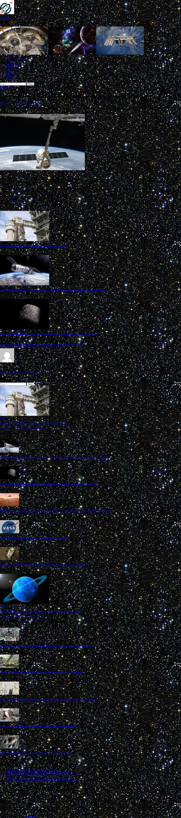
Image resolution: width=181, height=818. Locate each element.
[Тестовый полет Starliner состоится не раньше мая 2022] (24, 240)
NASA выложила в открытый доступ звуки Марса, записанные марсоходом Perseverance (54, 511)
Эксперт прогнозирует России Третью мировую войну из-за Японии (42, 672)
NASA (9, 71)
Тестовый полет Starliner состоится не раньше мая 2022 (34, 245)
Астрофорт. (5, 18)
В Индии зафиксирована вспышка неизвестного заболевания (37, 726)
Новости (10, 61)
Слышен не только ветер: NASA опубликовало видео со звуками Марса (44, 564)
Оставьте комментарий (33, 103)
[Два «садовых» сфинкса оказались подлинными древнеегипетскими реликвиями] (9, 694)
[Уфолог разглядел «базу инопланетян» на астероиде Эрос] (9, 747)
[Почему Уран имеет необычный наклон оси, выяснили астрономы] (24, 603)
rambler (14, 201)
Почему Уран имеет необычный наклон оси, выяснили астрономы (41, 611)
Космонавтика (13, 69)
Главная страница (14, 58)
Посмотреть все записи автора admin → (19, 372)
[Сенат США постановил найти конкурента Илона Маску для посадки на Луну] (24, 328)
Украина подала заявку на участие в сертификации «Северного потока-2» (41, 780)
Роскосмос (11, 74)
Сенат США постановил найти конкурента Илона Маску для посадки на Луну (48, 334)
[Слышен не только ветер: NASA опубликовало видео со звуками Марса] (9, 559)
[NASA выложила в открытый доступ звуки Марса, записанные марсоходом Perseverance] (9, 505)
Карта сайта (11, 79)
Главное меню (7, 87)
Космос (9, 66)
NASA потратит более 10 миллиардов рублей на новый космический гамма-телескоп (52, 290)
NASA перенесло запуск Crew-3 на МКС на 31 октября (33, 537)
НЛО (8, 76)
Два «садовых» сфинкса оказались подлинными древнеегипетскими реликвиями (50, 699)
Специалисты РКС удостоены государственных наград (32, 769)
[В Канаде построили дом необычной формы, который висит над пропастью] (9, 640)
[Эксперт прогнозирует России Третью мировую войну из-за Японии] (9, 667)
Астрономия (12, 64)
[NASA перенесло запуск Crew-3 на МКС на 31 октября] (9, 532)
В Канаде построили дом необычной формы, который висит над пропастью (47, 645)
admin (17, 103)
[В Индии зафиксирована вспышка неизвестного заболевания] (9, 721)
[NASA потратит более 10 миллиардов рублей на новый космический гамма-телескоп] (24, 284)
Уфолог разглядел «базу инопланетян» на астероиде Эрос (35, 753)
